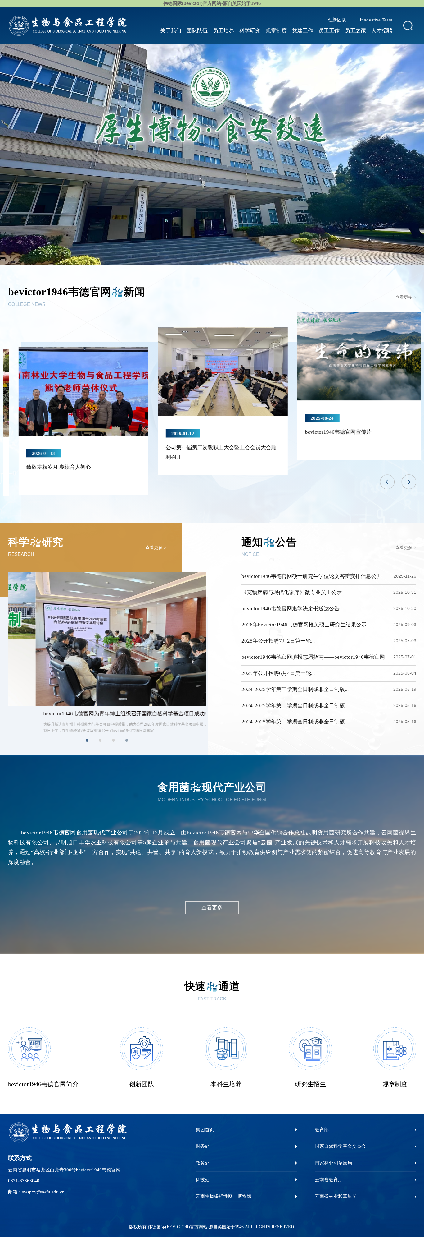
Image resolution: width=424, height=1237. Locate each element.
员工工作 (329, 31)
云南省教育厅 (329, 1179)
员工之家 (355, 31)
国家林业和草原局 (333, 1162)
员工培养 (223, 31)
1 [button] (87, 740)
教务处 (203, 1162)
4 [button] (126, 740)
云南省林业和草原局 (336, 1196)
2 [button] (100, 740)
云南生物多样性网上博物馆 (223, 1196)
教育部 (322, 1129)
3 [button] (113, 740)
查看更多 (212, 908)
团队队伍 (197, 31)
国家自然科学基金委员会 (340, 1146)
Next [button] (409, 482)
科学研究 (249, 31)
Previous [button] (387, 482)
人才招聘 (381, 31)
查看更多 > (405, 297)
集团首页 (205, 1129)
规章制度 (276, 31)
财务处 (203, 1146)
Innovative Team (376, 19)
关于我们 (170, 31)
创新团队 (337, 19)
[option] (212, 154)
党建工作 (302, 31)
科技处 (203, 1179)
